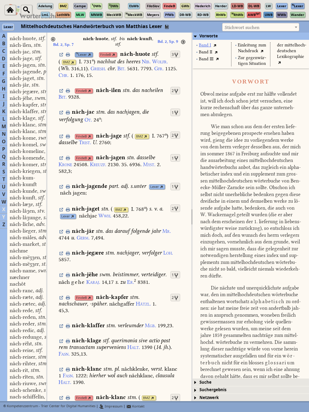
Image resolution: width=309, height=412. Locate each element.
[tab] (251, 36)
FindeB (105, 54)
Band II (205, 52)
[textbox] (260, 27)
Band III (206, 59)
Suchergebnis (212, 390)
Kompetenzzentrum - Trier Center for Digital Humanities (51, 406)
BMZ (66, 62)
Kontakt (138, 406)
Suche (205, 382)
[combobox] (260, 27)
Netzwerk (209, 398)
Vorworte (208, 36)
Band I (205, 45)
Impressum (113, 406)
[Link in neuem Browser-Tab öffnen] (89, 54)
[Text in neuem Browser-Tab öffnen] (214, 45)
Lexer (81, 54)
